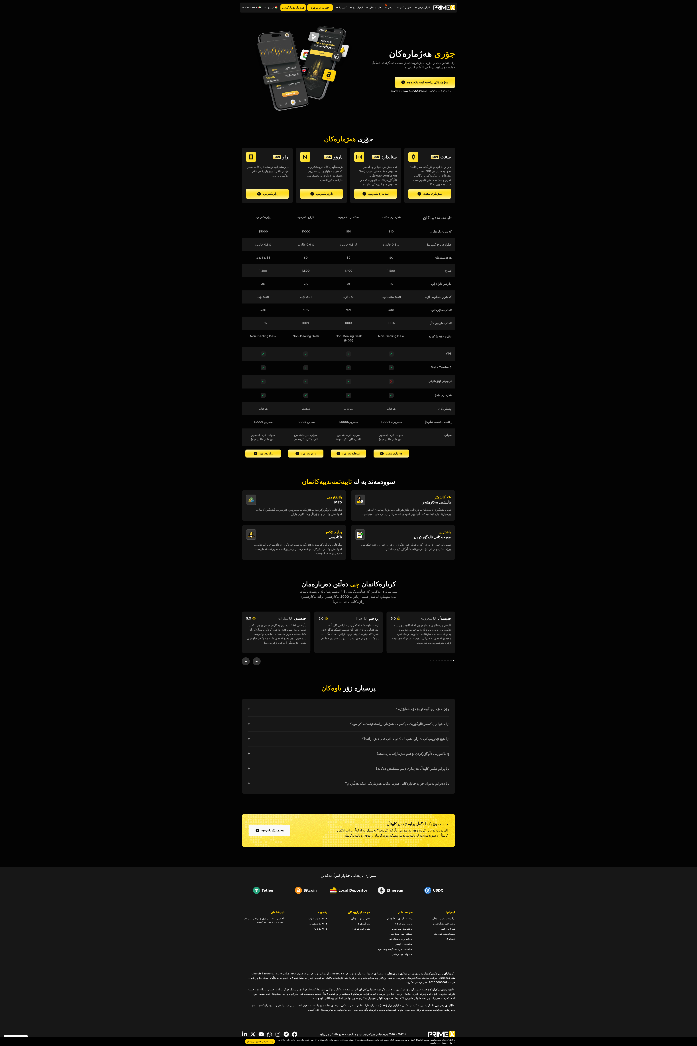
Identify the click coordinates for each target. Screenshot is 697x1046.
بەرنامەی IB (363, 923)
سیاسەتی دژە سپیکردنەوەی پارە (395, 949)
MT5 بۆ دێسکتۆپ (317, 918)
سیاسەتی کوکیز (404, 944)
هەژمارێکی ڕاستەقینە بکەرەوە (428, 82)
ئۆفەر (390, 7)
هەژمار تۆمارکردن (293, 7)
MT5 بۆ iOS (320, 928)
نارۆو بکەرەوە (324, 193)
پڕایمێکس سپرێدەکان (443, 918)
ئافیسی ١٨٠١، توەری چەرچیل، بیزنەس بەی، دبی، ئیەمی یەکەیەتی (263, 920)
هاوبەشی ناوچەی (361, 928)
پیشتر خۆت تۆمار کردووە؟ (421, 90)
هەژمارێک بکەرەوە (272, 830)
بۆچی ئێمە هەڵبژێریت (444, 923)
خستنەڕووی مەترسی (401, 933)
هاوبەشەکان (375, 7)
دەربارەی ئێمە (448, 928)
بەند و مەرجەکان (404, 923)
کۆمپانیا (343, 7)
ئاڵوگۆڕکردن (424, 7)
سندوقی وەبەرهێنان (402, 954)
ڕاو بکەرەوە (270, 193)
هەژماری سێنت (432, 193)
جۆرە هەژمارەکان (360, 918)
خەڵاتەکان (450, 938)
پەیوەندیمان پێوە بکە (444, 933)
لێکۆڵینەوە (358, 7)
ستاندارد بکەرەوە (378, 193)
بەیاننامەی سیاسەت (402, 928)
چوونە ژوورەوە (320, 7)
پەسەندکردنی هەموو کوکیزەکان (260, 1041)
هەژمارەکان (405, 7)
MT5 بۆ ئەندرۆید (318, 923)
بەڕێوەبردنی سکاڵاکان (401, 938)
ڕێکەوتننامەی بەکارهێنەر (400, 918)
